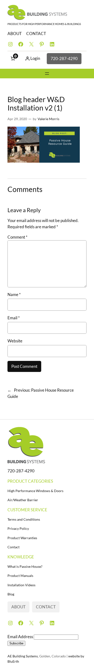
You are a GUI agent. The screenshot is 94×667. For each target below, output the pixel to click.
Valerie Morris (48, 119)
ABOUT (14, 33)
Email (13, 317)
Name (14, 294)
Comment (17, 237)
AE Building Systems (22, 656)
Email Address (20, 636)
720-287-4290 (64, 58)
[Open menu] (47, 73)
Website (14, 340)
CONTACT (36, 33)
